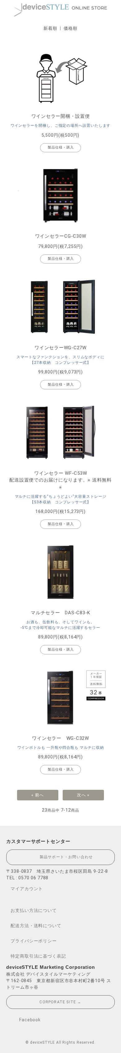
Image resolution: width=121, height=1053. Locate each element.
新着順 (50, 28)
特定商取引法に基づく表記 (38, 956)
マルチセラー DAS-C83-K (60, 613)
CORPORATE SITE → (60, 1002)
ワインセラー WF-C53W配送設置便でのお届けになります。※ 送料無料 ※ (60, 480)
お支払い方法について (34, 910)
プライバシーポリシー (34, 940)
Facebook (29, 1019)
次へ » (83, 795)
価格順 (71, 28)
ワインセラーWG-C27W (60, 347)
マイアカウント (27, 888)
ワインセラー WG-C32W (60, 738)
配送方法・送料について (36, 925)
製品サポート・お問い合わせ (64, 857)
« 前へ (37, 795)
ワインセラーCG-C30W (60, 236)
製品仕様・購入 (61, 147)
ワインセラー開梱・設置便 (60, 116)
